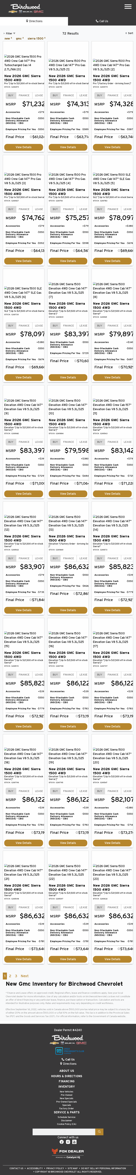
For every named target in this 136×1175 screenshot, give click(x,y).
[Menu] (128, 7)
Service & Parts (67, 1112)
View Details (24, 147)
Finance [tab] (24, 95)
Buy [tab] (10, 95)
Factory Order (66, 1108)
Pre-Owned (66, 1095)
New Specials (66, 1098)
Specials (66, 1105)
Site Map (73, 1168)
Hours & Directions (66, 1076)
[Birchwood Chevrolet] (26, 8)
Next (25, 976)
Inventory (66, 1086)
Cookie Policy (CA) (66, 1124)
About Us (66, 1071)
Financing (67, 1081)
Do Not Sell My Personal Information (103, 1168)
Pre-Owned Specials (66, 1102)
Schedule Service (66, 1117)
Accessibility (35, 1168)
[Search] (99, 1132)
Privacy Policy (55, 1168)
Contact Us (17, 1168)
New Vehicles (66, 1092)
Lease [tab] (39, 95)
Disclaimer (66, 1121)
